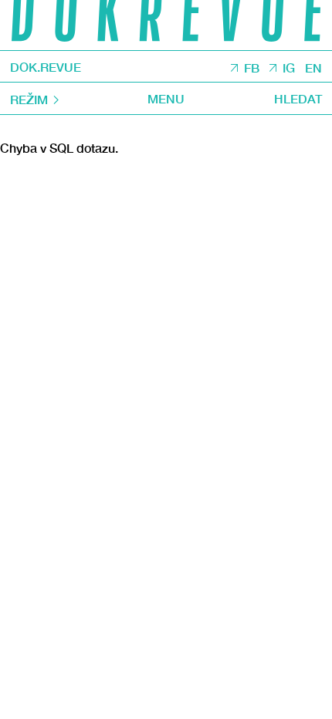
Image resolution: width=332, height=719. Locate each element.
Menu (166, 99)
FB (251, 67)
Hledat (298, 99)
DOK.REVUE (45, 67)
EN (313, 67)
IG (289, 67)
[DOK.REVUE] (166, 25)
